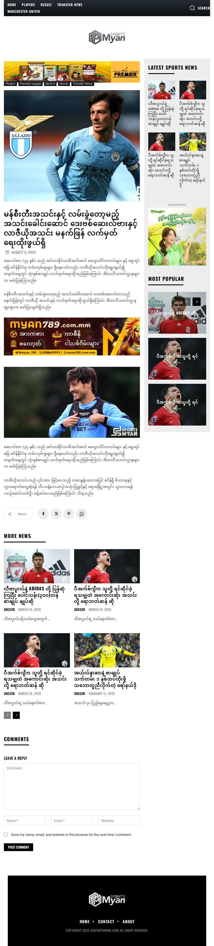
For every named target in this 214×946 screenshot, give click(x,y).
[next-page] (16, 715)
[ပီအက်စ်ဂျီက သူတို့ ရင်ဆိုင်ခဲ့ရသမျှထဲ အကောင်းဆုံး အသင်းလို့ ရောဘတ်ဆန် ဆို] (107, 566)
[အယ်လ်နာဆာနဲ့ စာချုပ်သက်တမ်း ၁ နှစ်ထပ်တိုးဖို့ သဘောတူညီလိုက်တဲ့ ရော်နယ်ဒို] (107, 650)
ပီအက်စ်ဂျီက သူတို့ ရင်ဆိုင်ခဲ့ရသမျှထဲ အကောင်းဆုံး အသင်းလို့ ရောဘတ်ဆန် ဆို (105, 594)
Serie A (50, 83)
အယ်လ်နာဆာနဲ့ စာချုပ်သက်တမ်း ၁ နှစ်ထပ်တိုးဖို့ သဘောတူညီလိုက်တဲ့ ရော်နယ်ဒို (105, 678)
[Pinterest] (68, 513)
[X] (56, 513)
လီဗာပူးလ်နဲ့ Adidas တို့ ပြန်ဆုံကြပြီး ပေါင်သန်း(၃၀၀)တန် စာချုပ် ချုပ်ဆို (34, 594)
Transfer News (83, 83)
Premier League (30, 83)
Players (10, 83)
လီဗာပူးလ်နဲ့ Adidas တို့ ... (177, 313)
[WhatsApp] (81, 513)
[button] (199, 8)
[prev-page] (7, 715)
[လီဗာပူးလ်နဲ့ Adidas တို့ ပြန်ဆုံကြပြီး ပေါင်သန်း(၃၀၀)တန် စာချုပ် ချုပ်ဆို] (37, 566)
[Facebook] (43, 513)
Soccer (64, 83)
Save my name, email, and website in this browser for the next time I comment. (71, 834)
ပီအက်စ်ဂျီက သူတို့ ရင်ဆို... (177, 359)
